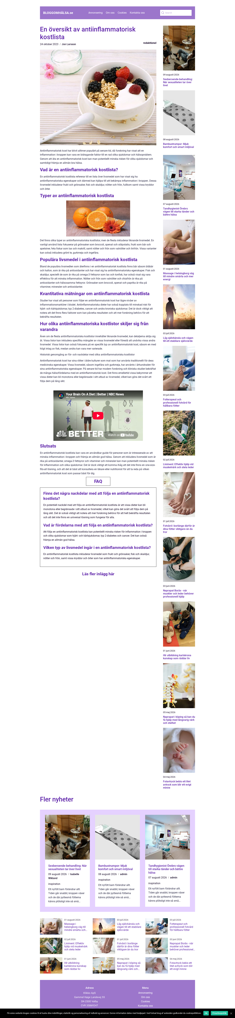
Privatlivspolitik (219, 1013)
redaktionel (149, 42)
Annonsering (95, 12)
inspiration (54, 883)
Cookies (122, 12)
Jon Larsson (69, 44)
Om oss (110, 12)
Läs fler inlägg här (98, 574)
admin (123, 874)
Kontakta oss (137, 12)
